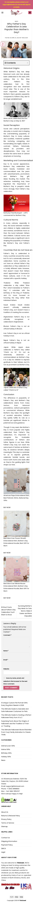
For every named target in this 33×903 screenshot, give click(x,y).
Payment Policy (7, 845)
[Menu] (2, 12)
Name (5, 651)
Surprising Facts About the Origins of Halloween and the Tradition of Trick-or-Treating (15, 723)
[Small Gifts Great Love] (16, 12)
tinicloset (25, 37)
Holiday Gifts (6, 757)
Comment (7, 635)
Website (6, 669)
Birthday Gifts (6, 753)
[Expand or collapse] (27, 62)
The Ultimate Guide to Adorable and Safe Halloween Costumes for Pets (15, 710)
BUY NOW (7, 507)
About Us (4, 812)
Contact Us (5, 838)
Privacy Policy (6, 819)
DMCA (3, 848)
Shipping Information (9, 841)
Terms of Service (7, 823)
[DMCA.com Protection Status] (8, 800)
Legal (3, 852)
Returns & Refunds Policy (10, 816)
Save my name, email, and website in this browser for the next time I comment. (15, 681)
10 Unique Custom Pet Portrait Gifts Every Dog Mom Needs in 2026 (14, 704)
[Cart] (30, 12)
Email (5, 660)
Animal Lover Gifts (8, 746)
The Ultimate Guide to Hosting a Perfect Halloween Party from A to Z (16, 716)
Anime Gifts (5, 749)
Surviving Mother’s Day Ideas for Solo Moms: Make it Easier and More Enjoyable (25, 611)
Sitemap (4, 826)
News (16, 21)
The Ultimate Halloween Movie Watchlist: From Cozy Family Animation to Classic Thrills (16, 732)
